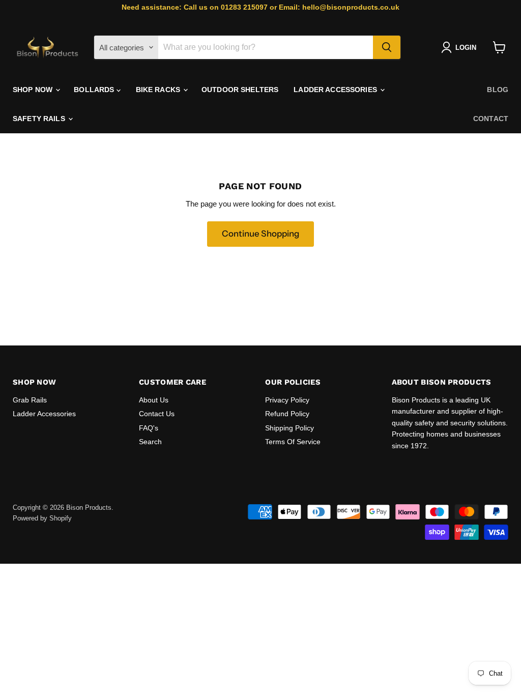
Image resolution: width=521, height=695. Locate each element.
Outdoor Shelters (239, 89)
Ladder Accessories (336, 89)
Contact (490, 118)
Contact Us (157, 414)
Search (150, 442)
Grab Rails (30, 400)
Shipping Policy (289, 428)
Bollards (95, 89)
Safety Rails (40, 118)
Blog (497, 89)
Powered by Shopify (42, 518)
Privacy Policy (287, 400)
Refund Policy (287, 414)
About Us (153, 400)
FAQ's (148, 428)
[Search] (386, 47)
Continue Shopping (260, 233)
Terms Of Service (293, 442)
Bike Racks (159, 89)
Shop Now (33, 89)
